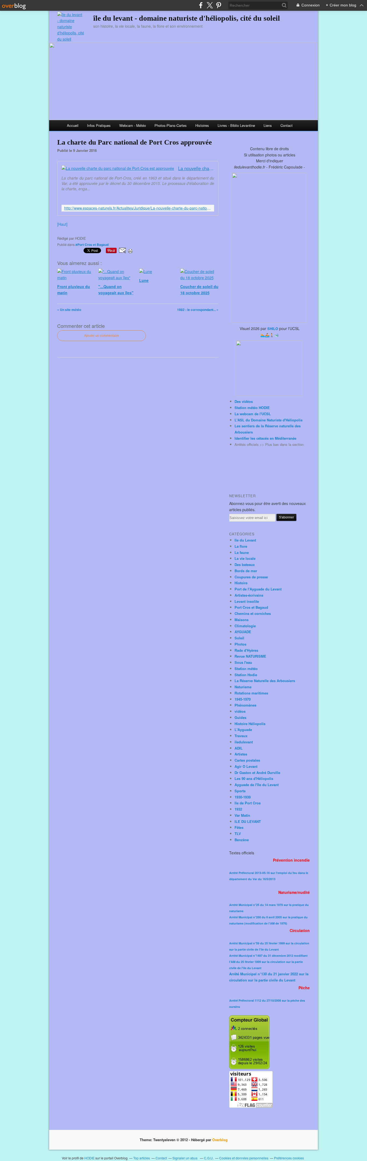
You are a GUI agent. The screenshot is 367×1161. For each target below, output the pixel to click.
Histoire (241, 582)
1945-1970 (243, 699)
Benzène (242, 839)
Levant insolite (247, 601)
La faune (242, 552)
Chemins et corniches (253, 613)
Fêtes (239, 827)
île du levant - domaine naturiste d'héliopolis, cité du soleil (186, 18)
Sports (240, 790)
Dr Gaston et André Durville (257, 772)
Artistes (241, 754)
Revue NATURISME (250, 656)
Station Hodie (246, 674)
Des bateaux (245, 564)
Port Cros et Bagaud (251, 607)
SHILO (272, 328)
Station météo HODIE (252, 407)
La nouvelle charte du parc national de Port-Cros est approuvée (196, 168)
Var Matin (242, 815)
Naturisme (243, 686)
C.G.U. (209, 1158)
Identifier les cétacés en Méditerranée (265, 438)
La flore (241, 546)
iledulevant (244, 741)
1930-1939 (243, 797)
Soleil (239, 637)
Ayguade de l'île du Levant (257, 784)
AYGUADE (243, 631)
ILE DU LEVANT (248, 821)
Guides (240, 717)
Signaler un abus (185, 1158)
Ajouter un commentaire (101, 336)
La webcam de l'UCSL (253, 413)
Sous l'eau (243, 662)
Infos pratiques (99, 125)
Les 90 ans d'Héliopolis (254, 778)
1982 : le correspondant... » (197, 309)
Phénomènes (245, 705)
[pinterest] (218, 5)
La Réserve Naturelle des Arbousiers (265, 680)
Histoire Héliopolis (250, 723)
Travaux (241, 735)
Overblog (220, 1139)
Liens (268, 125)
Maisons (242, 619)
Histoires (202, 125)
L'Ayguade (243, 729)
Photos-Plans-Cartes (170, 125)
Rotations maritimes (251, 693)
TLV (238, 833)
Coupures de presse (251, 576)
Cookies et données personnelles (243, 1158)
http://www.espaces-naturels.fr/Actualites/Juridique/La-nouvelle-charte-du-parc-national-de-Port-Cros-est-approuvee (137, 208)
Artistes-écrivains (249, 595)
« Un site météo (69, 309)
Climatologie (245, 625)
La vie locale (245, 558)
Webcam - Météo (132, 125)
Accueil (72, 125)
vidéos (240, 711)
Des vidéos (244, 401)
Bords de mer (246, 570)
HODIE (89, 1158)
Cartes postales (247, 760)
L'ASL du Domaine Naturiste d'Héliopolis (269, 419)
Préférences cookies (289, 1158)
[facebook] (200, 5)
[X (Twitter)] (209, 5)
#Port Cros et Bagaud (92, 244)
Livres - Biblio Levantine (236, 125)
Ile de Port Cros (248, 802)
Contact (286, 125)
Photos (240, 644)
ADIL (239, 748)
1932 (238, 809)
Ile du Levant (245, 540)
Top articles (141, 1158)
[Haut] (62, 224)
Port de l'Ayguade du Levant (258, 589)
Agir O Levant (246, 766)
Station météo (246, 668)
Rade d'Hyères (246, 650)
